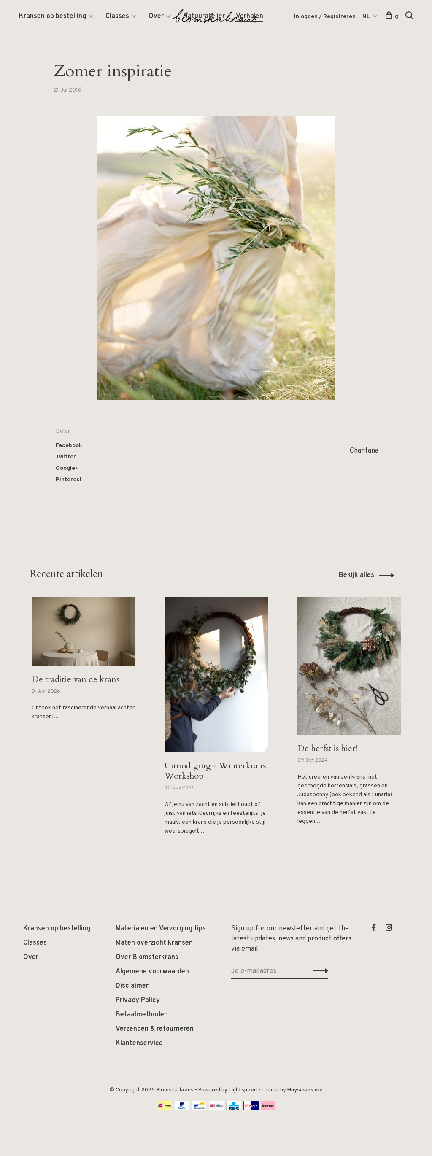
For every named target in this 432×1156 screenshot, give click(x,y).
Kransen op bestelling (52, 16)
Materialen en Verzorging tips (161, 928)
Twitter (66, 457)
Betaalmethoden (142, 1014)
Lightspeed (243, 1090)
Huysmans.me (305, 1090)
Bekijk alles (356, 575)
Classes (117, 16)
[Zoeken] (410, 17)
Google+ (67, 468)
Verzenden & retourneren (155, 1029)
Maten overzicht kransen (154, 943)
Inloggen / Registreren (325, 16)
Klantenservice (139, 1043)
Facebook (69, 445)
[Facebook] (373, 928)
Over (156, 16)
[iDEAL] (164, 1109)
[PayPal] (182, 1109)
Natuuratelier (204, 16)
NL (366, 16)
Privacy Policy (138, 1000)
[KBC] (233, 1109)
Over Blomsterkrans (147, 957)
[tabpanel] (83, 678)
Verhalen (249, 16)
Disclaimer (132, 986)
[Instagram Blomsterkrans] (389, 928)
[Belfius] (216, 1109)
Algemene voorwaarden (152, 971)
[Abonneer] (318, 971)
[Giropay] (251, 1109)
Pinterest (69, 479)
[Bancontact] (199, 1109)
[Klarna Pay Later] (268, 1109)
